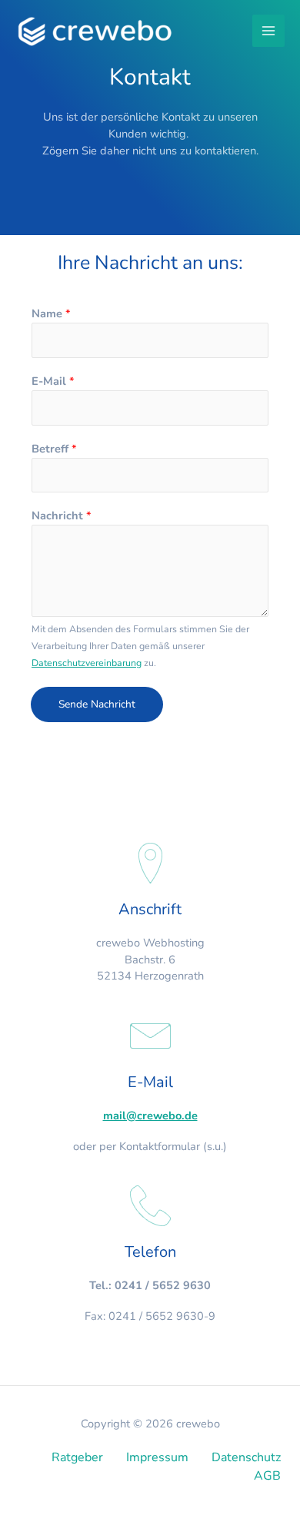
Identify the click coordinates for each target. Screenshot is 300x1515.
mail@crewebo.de (150, 1115)
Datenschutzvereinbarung (87, 662)
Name (51, 313)
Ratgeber (77, 1457)
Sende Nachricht (96, 704)
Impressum (157, 1457)
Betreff (54, 448)
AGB (267, 1475)
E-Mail (53, 381)
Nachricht (62, 515)
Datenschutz (246, 1457)
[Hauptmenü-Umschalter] (268, 31)
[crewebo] (96, 31)
